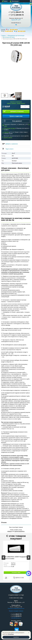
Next (29, 69)
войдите (9, 531)
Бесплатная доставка (9, 128)
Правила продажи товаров (16, 611)
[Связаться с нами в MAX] (28, 573)
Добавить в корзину (17, 111)
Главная (3, 35)
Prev (3, 69)
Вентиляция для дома (9, 37)
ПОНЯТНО (16, 637)
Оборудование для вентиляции (15, 35)
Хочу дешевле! (17, 121)
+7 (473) (16, 12)
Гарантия (6, 132)
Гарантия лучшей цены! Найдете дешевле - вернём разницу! (16, 102)
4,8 (16, 31)
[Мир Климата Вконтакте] (16, 25)
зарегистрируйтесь (19, 531)
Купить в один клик (16, 116)
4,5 (4, 31)
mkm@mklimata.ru (16, 22)
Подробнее (11, 634)
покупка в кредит (8, 137)
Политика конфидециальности (16, 608)
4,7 (8, 29)
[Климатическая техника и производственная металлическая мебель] (16, 7)
